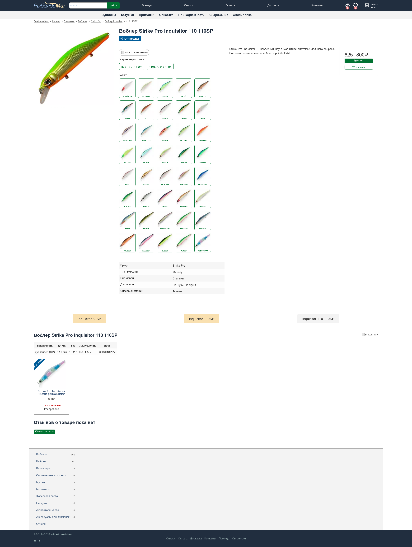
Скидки (188, 5)
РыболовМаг (41, 21)
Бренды (147, 5)
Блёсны (55, 461)
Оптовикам (239, 538)
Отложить (360, 67)
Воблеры (82, 21)
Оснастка (166, 15)
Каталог (56, 21)
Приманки (146, 15)
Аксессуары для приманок (55, 517)
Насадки (55, 503)
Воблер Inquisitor (113, 21)
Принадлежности (191, 15)
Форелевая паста (55, 496)
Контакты (317, 5)
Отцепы (55, 524)
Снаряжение (218, 15)
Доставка (273, 5)
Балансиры (55, 468)
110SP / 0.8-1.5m (160, 67)
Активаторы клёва (55, 510)
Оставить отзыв (46, 431)
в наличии (371, 334)
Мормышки (55, 489)
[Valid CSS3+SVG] (40, 541)
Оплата (230, 5)
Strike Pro (96, 21)
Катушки (127, 15)
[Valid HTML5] (35, 541)
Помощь (224, 538)
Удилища (109, 15)
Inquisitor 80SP (89, 318)
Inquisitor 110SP (201, 318)
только (136, 52)
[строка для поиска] (88, 5)
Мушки (55, 482)
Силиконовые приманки (55, 475)
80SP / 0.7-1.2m (131, 67)
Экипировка (242, 15)
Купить (360, 60)
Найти (113, 5)
